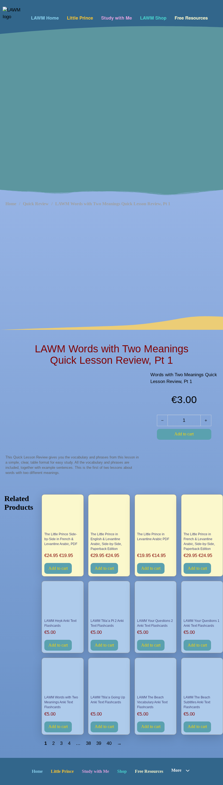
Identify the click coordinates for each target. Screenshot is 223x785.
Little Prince (80, 17)
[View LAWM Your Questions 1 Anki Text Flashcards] (202, 600)
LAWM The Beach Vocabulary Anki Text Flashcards (152, 702)
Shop (122, 771)
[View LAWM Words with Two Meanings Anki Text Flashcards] (62, 677)
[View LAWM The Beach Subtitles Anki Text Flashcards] (202, 677)
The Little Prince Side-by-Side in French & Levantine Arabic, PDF (60, 539)
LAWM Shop (153, 17)
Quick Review (36, 203)
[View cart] (215, 16)
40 (109, 743)
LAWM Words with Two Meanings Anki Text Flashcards (61, 702)
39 (98, 743)
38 (88, 743)
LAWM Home (45, 17)
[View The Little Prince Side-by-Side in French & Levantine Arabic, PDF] (62, 513)
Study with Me (116, 17)
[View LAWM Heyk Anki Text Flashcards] (62, 600)
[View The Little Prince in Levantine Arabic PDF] (155, 513)
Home (10, 203)
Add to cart (58, 568)
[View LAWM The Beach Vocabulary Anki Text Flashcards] (155, 677)
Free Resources (191, 17)
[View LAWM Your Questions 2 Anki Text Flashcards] (155, 600)
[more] (187, 770)
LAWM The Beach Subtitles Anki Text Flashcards (197, 702)
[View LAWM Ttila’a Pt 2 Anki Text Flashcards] (109, 600)
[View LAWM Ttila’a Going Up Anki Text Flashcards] (109, 677)
